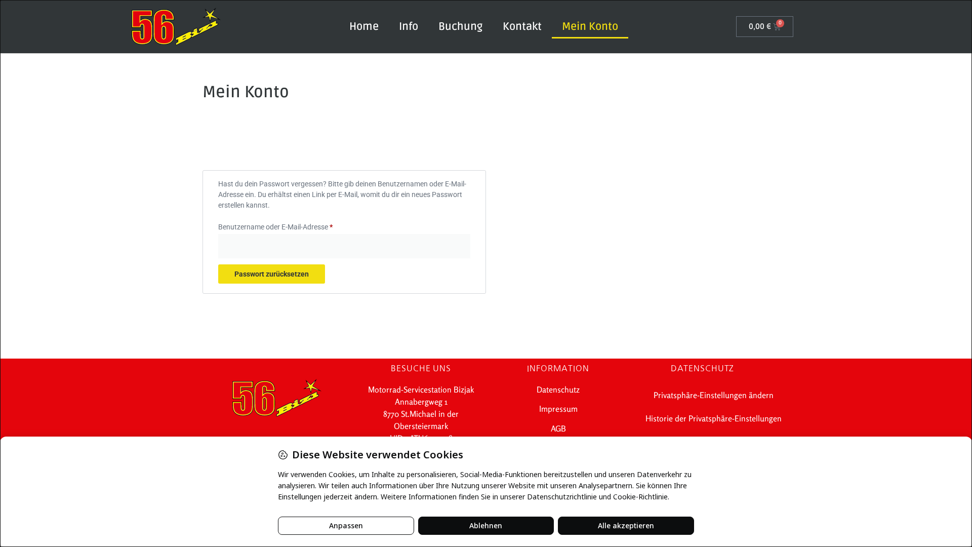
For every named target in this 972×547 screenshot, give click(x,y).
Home (364, 26)
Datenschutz (558, 389)
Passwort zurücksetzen (271, 274)
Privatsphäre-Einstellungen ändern (714, 395)
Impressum (558, 409)
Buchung (460, 26)
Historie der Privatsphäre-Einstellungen (713, 418)
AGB (558, 428)
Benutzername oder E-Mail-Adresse (293, 225)
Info (408, 26)
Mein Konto (590, 26)
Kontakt (522, 26)
